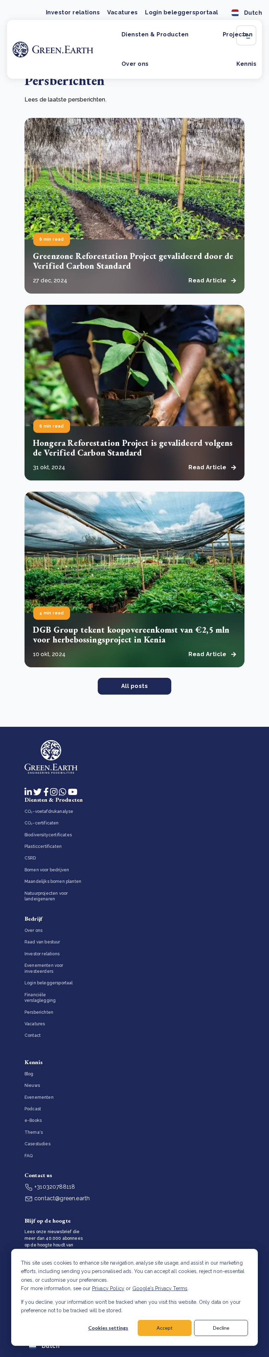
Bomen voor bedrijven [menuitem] (47, 869)
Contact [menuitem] (33, 1035)
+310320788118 (54, 1186)
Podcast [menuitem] (33, 1108)
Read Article (207, 280)
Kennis (246, 64)
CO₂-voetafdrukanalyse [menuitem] (49, 811)
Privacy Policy (108, 1288)
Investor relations (73, 12)
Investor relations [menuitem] (42, 953)
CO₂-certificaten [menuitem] (42, 823)
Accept (165, 1328)
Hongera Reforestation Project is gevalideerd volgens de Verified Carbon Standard (133, 447)
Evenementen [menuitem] (39, 1097)
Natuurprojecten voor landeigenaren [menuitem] (46, 896)
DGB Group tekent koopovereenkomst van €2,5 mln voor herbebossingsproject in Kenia (131, 634)
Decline (221, 1328)
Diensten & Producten (155, 34)
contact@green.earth (61, 1198)
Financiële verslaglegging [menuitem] (40, 997)
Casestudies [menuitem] (37, 1143)
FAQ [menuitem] (29, 1155)
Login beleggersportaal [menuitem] (49, 982)
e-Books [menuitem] (33, 1120)
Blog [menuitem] (29, 1073)
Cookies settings (108, 1328)
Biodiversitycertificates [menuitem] (48, 834)
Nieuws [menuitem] (32, 1085)
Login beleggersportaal (181, 12)
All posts (134, 686)
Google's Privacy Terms (160, 1288)
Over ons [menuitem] (33, 930)
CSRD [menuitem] (30, 858)
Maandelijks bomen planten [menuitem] (53, 881)
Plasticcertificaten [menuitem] (43, 846)
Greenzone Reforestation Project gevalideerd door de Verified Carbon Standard (133, 261)
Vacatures (122, 12)
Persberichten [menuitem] (39, 1012)
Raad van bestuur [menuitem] (42, 942)
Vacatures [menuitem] (35, 1023)
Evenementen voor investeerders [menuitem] (44, 968)
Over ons (135, 64)
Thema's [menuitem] (34, 1132)
